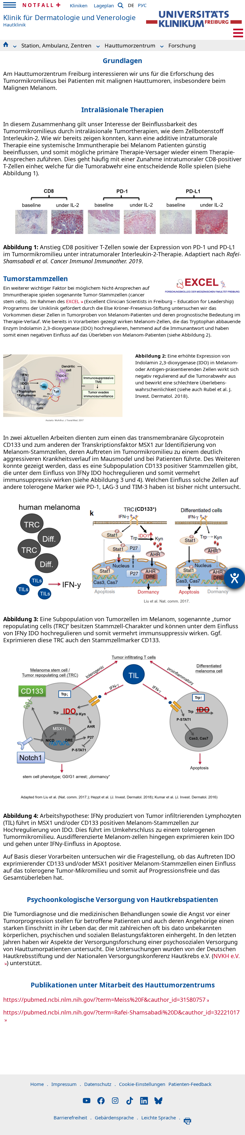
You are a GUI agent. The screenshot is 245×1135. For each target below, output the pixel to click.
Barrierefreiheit (73, 1117)
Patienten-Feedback (190, 1084)
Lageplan (104, 5)
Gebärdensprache (116, 1117)
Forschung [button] (182, 45)
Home (39, 1084)
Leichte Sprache (160, 1117)
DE (131, 4)
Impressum (66, 1084)
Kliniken (78, 5)
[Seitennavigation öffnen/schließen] (238, 33)
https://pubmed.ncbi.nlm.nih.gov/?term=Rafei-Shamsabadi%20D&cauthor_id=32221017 (121, 1012)
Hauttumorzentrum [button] (130, 45)
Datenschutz (100, 1084)
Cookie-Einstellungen (142, 1084)
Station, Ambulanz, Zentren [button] (56, 45)
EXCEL (72, 301)
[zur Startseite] (194, 19)
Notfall (38, 5)
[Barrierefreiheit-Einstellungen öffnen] (234, 578)
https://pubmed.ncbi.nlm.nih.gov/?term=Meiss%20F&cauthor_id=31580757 (104, 999)
